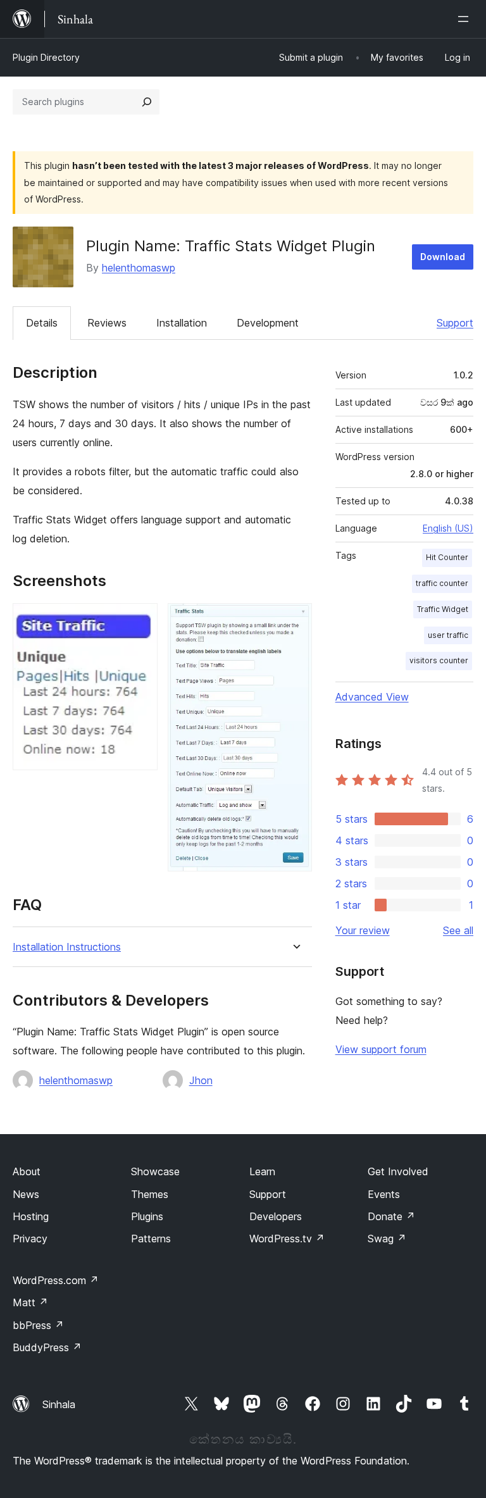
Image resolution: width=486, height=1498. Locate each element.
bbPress (38, 1325)
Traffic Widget (442, 609)
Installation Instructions (67, 947)
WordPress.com (56, 1280)
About (26, 1171)
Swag (387, 1238)
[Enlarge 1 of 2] (140, 620)
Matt (30, 1302)
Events (384, 1194)
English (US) (448, 528)
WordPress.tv (287, 1238)
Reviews (107, 322)
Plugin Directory (46, 57)
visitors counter (438, 660)
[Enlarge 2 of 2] (295, 620)
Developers (275, 1216)
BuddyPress (47, 1347)
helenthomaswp (138, 267)
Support (455, 322)
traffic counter (442, 583)
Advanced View (372, 696)
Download (442, 256)
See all (458, 930)
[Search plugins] (146, 102)
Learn (262, 1171)
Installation (181, 322)
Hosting (31, 1216)
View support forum (381, 1049)
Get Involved (398, 1171)
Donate (391, 1216)
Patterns (151, 1238)
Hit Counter (447, 557)
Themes (149, 1194)
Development (268, 322)
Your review (362, 930)
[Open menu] (466, 19)
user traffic (448, 635)
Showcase (155, 1171)
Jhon (201, 1080)
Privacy (30, 1238)
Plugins (147, 1216)
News (26, 1194)
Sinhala (58, 1404)
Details (42, 322)
